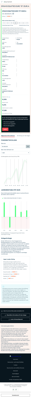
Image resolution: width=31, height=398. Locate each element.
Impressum (15, 359)
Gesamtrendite (6, 272)
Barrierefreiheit (15, 376)
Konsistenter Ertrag (7, 274)
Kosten (4, 278)
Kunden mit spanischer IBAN (15, 379)
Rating (3, 16)
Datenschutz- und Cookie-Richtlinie (16, 362)
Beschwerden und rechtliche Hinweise (15, 368)
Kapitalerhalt (6, 276)
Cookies (15, 365)
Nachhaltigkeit (15, 373)
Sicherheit (15, 370)
